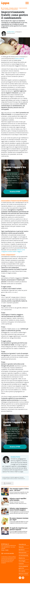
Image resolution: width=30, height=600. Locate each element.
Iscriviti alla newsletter (9, 553)
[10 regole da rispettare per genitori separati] (5, 531)
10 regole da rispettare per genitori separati (18, 530)
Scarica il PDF (15, 192)
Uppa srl (7, 544)
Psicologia (5, 8)
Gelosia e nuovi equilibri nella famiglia (18, 501)
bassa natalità (19, 58)
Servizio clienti (23, 573)
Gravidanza (22, 544)
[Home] (1, 8)
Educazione (22, 552)
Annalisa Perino (11, 31)
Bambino (21, 550)
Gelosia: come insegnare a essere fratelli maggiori (19, 510)
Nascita (21, 547)
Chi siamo (22, 571)
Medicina (22, 558)
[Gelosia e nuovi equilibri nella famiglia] (5, 501)
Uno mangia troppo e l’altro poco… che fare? (19, 491)
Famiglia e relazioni (13, 8)
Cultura (21, 563)
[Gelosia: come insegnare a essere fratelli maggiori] (5, 511)
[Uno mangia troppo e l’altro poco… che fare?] (5, 491)
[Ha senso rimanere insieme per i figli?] (5, 521)
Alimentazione (23, 555)
